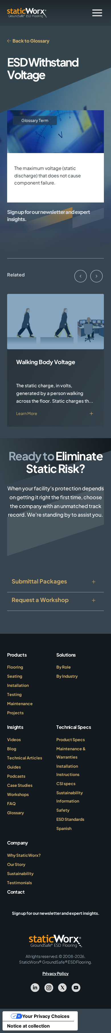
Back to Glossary (31, 41)
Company (17, 843)
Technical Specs (73, 727)
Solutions (66, 655)
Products (16, 655)
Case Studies (19, 785)
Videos (14, 739)
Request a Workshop (40, 599)
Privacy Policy (55, 973)
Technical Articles (24, 757)
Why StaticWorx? (24, 855)
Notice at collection (28, 1026)
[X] (62, 987)
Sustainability (20, 873)
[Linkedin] (35, 987)
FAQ (11, 803)
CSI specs (65, 783)
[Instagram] (48, 987)
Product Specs (70, 739)
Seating (14, 676)
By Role (63, 666)
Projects (15, 712)
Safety (62, 810)
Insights (15, 727)
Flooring (15, 666)
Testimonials (19, 882)
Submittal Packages (39, 581)
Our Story (16, 864)
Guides (14, 766)
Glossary (15, 812)
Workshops (18, 794)
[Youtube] (76, 987)
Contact (16, 892)
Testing (14, 694)
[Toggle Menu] (97, 13)
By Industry (67, 676)
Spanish (63, 828)
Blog (11, 748)
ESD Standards (70, 819)
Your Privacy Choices (45, 1016)
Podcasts (16, 776)
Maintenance (20, 703)
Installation (18, 685)
